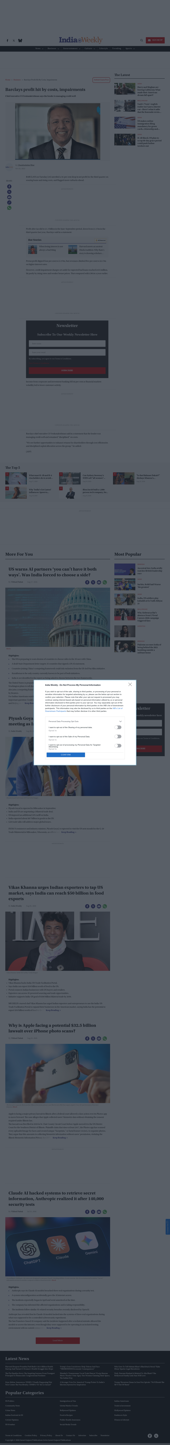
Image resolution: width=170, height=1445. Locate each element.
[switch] (117, 727)
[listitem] (85, 721)
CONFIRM (66, 755)
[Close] (130, 685)
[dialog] (85, 722)
